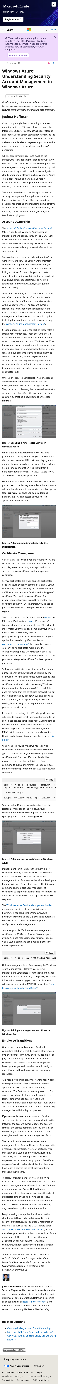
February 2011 (15, 63)
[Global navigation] (2, 29)
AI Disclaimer (8, 1372)
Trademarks (22, 1380)
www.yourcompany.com (14, 644)
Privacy (18, 1376)
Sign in (53, 29)
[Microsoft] (29, 29)
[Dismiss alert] (54, 4)
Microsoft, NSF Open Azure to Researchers (29, 1332)
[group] (29, 791)
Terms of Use (8, 1380)
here (46, 617)
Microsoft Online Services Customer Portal (28, 228)
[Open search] (45, 29)
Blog (39, 1372)
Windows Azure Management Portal (24, 323)
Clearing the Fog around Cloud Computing (29, 1328)
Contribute (7, 1376)
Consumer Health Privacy (38, 1376)
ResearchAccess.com (33, 1301)
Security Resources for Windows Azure (22, 1229)
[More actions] (53, 63)
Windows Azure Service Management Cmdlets (29, 905)
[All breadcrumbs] (4, 63)
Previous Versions (25, 1372)
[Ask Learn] (49, 63)
